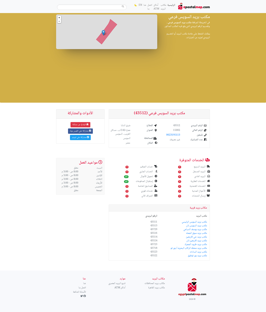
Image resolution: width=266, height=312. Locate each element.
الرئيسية (171, 5)
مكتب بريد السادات (198, 252)
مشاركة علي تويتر (79, 137)
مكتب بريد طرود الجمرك (196, 244)
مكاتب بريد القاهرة (156, 288)
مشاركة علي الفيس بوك (79, 131)
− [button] (59, 21)
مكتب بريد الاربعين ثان (196, 241)
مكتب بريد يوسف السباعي (195, 229)
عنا (145, 5)
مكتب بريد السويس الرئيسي (194, 222)
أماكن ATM (156, 7)
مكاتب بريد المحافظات (154, 283)
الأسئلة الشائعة (79, 292)
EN (140, 5)
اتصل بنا (149, 7)
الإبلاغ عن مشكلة (79, 125)
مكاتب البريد (163, 7)
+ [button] (59, 17)
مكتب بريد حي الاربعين (196, 237)
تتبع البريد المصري (116, 283)
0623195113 (173, 135)
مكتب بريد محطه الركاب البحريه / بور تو (189, 248)
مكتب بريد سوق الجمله (196, 233)
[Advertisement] (133, 75)
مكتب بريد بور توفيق (197, 256)
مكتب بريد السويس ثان (196, 226)
